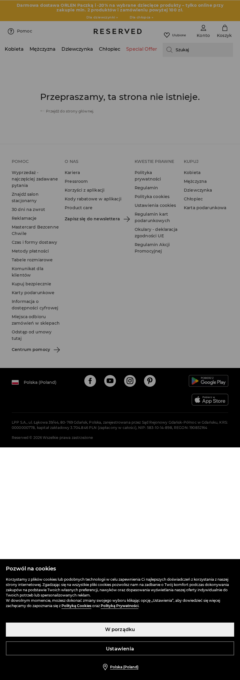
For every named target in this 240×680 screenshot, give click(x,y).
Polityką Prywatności (119, 606)
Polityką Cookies (76, 606)
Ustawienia (120, 649)
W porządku (120, 629)
